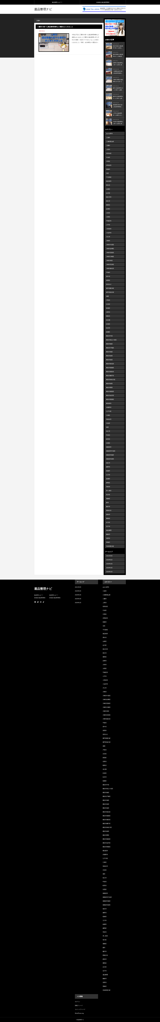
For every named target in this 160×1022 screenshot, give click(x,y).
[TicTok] (43, 602)
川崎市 (108, 240)
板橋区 (108, 332)
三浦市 (108, 137)
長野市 (108, 538)
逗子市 (108, 526)
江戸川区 (108, 411)
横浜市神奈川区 (110, 379)
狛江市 (108, 431)
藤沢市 (108, 506)
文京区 (108, 304)
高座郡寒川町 (110, 546)
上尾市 (108, 149)
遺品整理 (108, 530)
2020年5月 (109, 560)
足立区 (108, 522)
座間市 (108, 280)
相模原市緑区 (110, 459)
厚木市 (108, 185)
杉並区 (108, 324)
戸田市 (108, 300)
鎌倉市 (108, 534)
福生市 (108, 463)
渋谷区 (108, 423)
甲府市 (108, 435)
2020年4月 (109, 563)
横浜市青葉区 (110, 399)
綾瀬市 (108, 478)
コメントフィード (80, 1009)
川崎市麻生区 (110, 268)
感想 (107, 296)
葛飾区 (108, 498)
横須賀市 (108, 403)
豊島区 (108, 518)
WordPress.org (79, 1013)
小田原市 (108, 229)
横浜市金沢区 (110, 395)
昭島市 (108, 316)
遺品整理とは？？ (57, 2)
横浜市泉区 (109, 359)
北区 (107, 173)
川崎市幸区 (109, 260)
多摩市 (108, 209)
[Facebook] (35, 602)
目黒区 (108, 443)
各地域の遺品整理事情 (102, 2)
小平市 (108, 225)
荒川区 (108, 494)
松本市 (108, 328)
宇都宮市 (108, 221)
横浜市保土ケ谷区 (111, 340)
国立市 (108, 201)
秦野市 (108, 467)
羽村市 (108, 486)
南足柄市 (108, 181)
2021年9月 (109, 556)
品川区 (108, 193)
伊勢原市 (108, 165)
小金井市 (108, 232)
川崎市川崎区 (110, 256)
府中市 (108, 276)
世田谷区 (108, 153)
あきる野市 (109, 133)
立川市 (108, 475)
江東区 (108, 415)
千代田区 (108, 177)
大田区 (108, 217)
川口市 (108, 236)
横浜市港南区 (110, 367)
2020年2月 (109, 571)
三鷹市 (108, 145)
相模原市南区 (110, 455)
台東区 (108, 189)
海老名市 (108, 419)
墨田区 (108, 205)
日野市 (108, 312)
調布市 (108, 514)
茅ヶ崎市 (108, 490)
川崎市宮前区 (110, 252)
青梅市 (108, 542)
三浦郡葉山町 (110, 141)
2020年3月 (109, 567)
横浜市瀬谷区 (110, 371)
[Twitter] (38, 602)
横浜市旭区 (109, 352)
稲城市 (108, 471)
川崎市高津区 (110, 264)
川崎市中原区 (110, 244)
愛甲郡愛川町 (110, 288)
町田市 (108, 439)
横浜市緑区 (109, 383)
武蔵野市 (108, 407)
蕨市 (107, 502)
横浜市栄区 (109, 355)
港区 (107, 427)
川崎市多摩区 (110, 248)
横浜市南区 (109, 344)
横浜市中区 (109, 336)
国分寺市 (108, 197)
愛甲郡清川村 (110, 292)
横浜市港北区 (110, 363)
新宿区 (108, 308)
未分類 (108, 320)
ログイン (77, 1001)
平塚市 (108, 272)
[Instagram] (41, 602)
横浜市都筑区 (110, 391)
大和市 (108, 213)
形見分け (108, 284)
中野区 (108, 161)
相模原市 (108, 447)
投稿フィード (79, 1005)
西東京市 (108, 510)
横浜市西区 (109, 387)
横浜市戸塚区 (110, 348)
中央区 (108, 157)
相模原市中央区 (110, 451)
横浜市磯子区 (110, 375)
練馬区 (108, 482)
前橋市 (108, 169)
